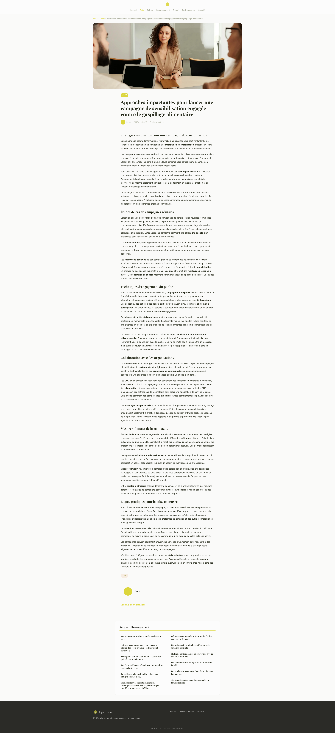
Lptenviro (105, 712)
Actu (142, 10)
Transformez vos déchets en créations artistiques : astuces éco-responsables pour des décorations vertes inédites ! (140, 685)
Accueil (133, 10)
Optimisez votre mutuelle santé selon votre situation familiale (191, 646)
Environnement (188, 10)
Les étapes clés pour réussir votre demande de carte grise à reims (142, 666)
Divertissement (163, 10)
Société (201, 10)
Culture (150, 10)
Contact (200, 711)
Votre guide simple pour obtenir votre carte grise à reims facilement (141, 658)
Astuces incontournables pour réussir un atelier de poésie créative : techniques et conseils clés (139, 648)
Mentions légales (187, 711)
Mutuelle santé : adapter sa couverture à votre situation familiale (192, 655)
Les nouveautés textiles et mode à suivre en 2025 (141, 637)
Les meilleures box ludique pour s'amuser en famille (192, 663)
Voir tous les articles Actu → (134, 605)
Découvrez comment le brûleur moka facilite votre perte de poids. (191, 637)
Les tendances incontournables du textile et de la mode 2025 (192, 672)
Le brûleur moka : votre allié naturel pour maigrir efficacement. (140, 675)
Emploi (176, 10)
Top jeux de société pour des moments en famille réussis (190, 681)
